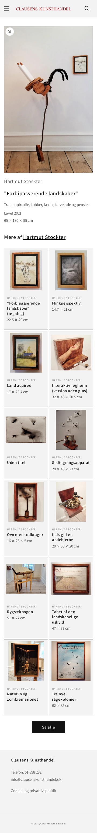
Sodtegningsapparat (71, 462)
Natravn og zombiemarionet (22, 696)
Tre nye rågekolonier (64, 696)
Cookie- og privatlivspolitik (33, 790)
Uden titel (16, 462)
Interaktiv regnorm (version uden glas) (69, 388)
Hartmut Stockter (23, 181)
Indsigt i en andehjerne (62, 537)
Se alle (48, 727)
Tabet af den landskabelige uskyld (65, 617)
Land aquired (19, 385)
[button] (7, 8)
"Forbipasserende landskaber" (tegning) (23, 308)
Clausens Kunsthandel (52, 823)
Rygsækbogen (20, 611)
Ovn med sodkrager (25, 534)
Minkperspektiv (66, 303)
